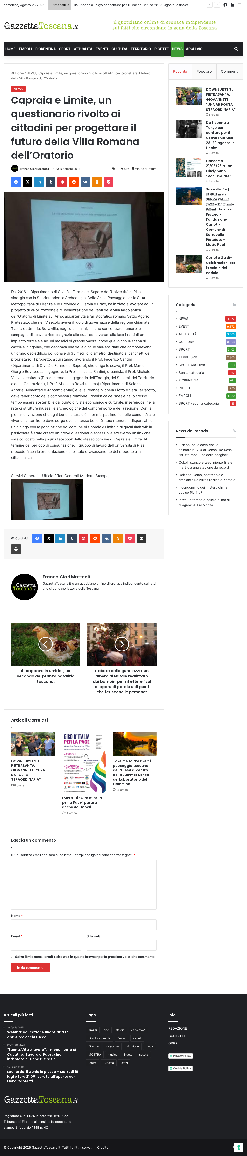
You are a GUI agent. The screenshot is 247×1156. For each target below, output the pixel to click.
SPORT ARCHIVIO (192, 365)
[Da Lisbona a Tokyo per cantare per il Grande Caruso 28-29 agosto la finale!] (189, 129)
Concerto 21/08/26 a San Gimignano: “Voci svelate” (219, 168)
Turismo (108, 1062)
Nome (17, 916)
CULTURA (119, 49)
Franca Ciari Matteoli (34, 169)
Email (16, 936)
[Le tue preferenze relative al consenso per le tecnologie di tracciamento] (238, 1147)
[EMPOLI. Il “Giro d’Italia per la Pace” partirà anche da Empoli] (84, 762)
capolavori (138, 1030)
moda (149, 1046)
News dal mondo (192, 431)
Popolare (204, 71)
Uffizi (124, 1062)
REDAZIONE (177, 1028)
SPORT (64, 49)
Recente (180, 71)
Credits (102, 1147)
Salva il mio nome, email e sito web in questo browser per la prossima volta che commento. (85, 957)
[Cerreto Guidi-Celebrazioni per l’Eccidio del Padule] (189, 264)
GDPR (173, 1043)
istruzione (132, 1046)
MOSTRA (95, 1054)
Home (19, 73)
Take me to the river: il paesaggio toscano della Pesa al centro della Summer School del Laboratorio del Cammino (132, 772)
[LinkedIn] (39, 182)
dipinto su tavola (100, 1038)
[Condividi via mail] (141, 538)
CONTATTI (176, 1036)
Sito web (93, 936)
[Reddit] (74, 182)
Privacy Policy (182, 1055)
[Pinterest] (62, 182)
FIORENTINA (45, 49)
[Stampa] (16, 549)
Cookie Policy (182, 1068)
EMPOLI (25, 49)
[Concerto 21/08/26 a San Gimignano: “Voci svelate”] (189, 167)
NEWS (177, 49)
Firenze (94, 1046)
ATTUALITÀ (83, 49)
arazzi (93, 1030)
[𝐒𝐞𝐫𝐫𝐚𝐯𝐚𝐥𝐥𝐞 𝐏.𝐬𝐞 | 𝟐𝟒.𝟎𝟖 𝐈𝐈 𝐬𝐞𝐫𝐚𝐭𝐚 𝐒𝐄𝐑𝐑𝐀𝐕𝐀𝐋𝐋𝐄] (189, 196)
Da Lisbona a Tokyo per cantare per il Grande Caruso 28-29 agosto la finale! (131, 5)
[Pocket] (108, 182)
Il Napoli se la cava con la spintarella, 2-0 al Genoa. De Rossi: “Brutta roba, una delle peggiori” (206, 450)
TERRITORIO (141, 49)
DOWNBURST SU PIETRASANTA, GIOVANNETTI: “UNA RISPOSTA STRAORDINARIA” (28, 770)
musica (112, 1054)
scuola (143, 1054)
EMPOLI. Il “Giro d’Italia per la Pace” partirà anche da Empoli (82, 802)
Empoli (121, 1038)
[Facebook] (16, 182)
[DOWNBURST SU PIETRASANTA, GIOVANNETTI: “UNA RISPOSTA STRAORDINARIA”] (33, 744)
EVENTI (102, 49)
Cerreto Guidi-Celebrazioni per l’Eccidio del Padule (220, 265)
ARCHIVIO (194, 49)
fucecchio (112, 1046)
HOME (10, 49)
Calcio (120, 1030)
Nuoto (128, 1054)
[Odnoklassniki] (97, 182)
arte (106, 1030)
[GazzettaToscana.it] (41, 26)
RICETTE (161, 49)
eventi (137, 1038)
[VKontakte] (85, 182)
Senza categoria (191, 372)
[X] (27, 182)
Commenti (230, 71)
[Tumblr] (50, 182)
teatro (92, 1062)
